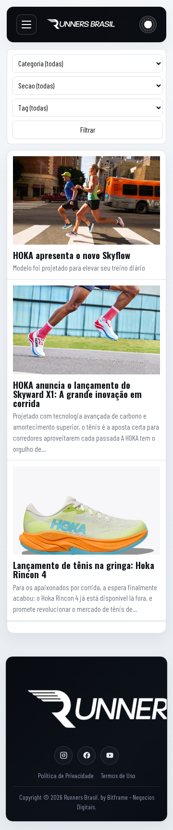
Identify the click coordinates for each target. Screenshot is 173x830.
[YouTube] (109, 755)
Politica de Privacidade (66, 775)
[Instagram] (63, 755)
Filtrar (87, 129)
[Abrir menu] (26, 24)
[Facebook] (86, 755)
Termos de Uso (118, 775)
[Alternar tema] (148, 24)
